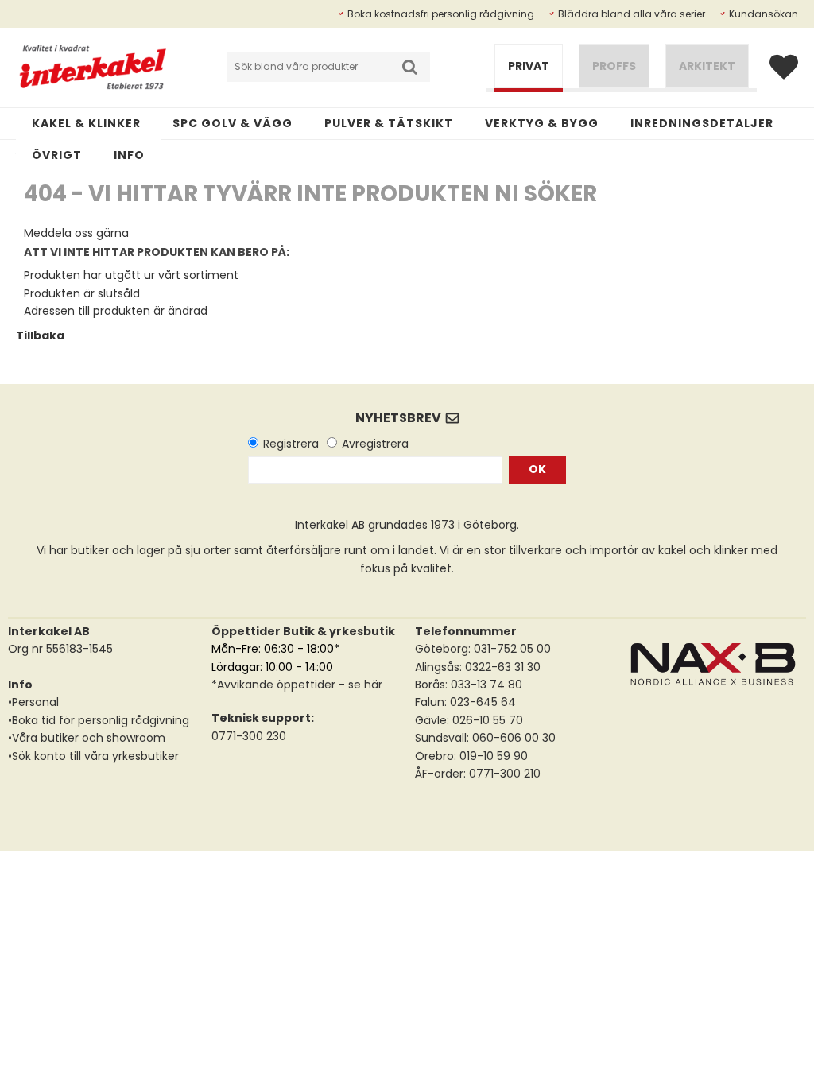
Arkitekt (707, 66)
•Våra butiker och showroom (86, 738)
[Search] (410, 67)
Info (129, 155)
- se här (358, 684)
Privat (528, 66)
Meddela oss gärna (76, 233)
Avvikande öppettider (276, 684)
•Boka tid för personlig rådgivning (98, 720)
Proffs (614, 66)
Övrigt (57, 155)
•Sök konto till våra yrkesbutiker (93, 756)
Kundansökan (763, 14)
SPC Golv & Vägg (232, 123)
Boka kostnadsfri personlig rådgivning (440, 14)
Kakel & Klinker (86, 123)
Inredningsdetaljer (701, 123)
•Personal (33, 702)
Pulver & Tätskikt (388, 123)
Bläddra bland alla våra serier (631, 14)
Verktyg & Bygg (542, 123)
